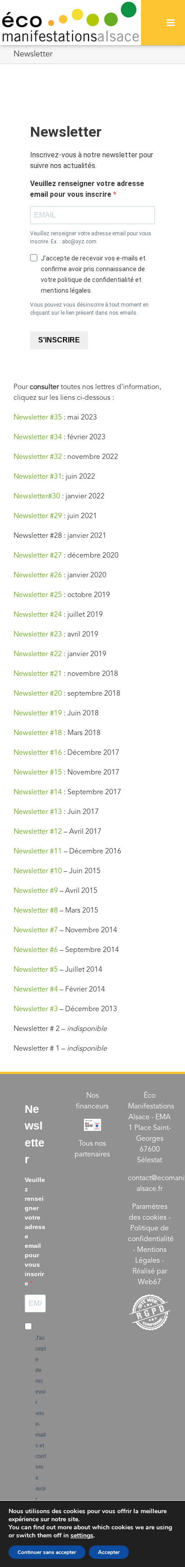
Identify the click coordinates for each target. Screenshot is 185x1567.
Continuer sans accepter (47, 1552)
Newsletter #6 (36, 949)
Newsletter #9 (35, 890)
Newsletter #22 (37, 653)
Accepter (109, 1552)
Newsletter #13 (37, 811)
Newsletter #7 (35, 930)
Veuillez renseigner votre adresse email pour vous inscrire (87, 189)
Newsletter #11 (37, 851)
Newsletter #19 (37, 713)
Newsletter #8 (35, 910)
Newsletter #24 (37, 614)
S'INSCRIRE (59, 340)
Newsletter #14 (37, 792)
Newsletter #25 (37, 594)
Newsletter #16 (37, 752)
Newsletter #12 (37, 831)
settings (81, 1536)
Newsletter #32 (37, 456)
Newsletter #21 (37, 673)
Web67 (149, 1281)
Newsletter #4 (35, 989)
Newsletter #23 (37, 634)
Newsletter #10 (37, 870)
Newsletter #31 (37, 476)
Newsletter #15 (37, 772)
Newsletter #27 (37, 555)
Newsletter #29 (37, 515)
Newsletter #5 (35, 969)
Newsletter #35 (37, 417)
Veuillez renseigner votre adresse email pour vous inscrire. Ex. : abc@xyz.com (90, 237)
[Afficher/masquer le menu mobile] (171, 22)
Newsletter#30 (36, 496)
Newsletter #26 (37, 575)
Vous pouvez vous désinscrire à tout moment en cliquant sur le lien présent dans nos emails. (89, 309)
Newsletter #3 (35, 1008)
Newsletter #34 (37, 437)
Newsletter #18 (37, 732)
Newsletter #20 (37, 693)
